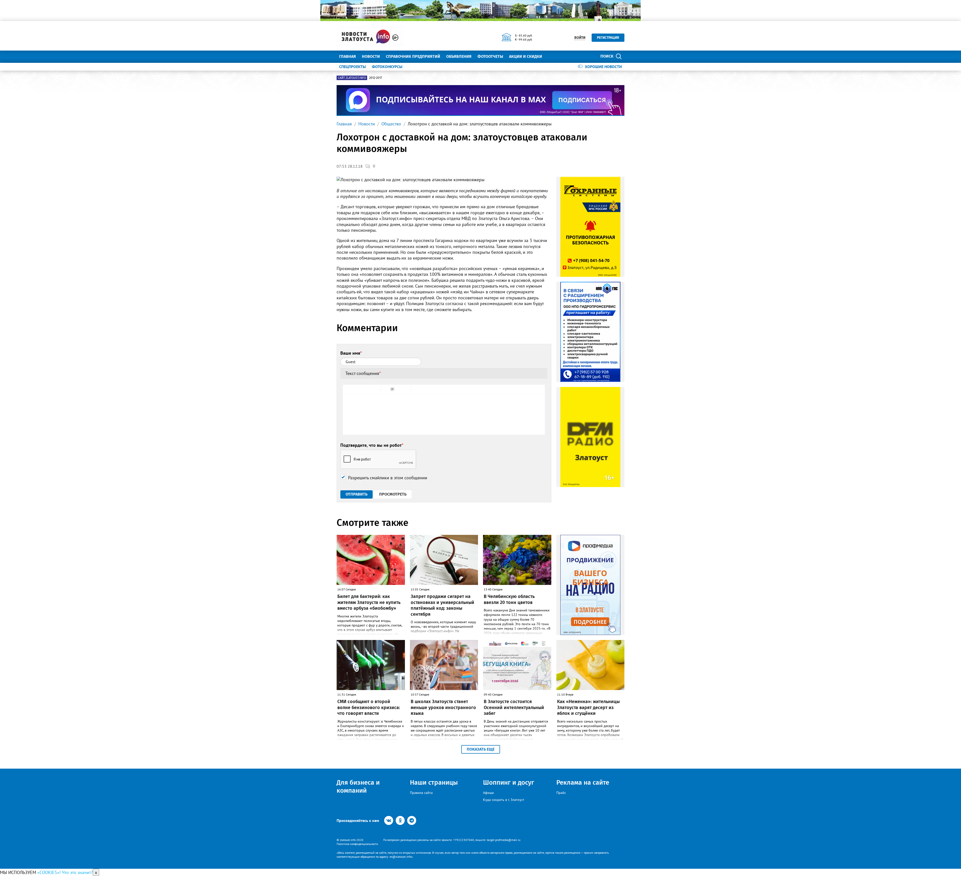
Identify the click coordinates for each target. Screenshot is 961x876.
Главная (347, 56)
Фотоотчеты (490, 56)
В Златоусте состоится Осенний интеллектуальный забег (514, 707)
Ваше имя (351, 353)
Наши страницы (434, 782)
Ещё (552, 56)
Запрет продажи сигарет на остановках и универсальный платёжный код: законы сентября (442, 605)
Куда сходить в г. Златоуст (503, 799)
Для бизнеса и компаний (358, 786)
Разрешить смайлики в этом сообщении (387, 478)
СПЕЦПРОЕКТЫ (352, 66)
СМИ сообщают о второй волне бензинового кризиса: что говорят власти (368, 707)
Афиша (488, 792)
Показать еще (481, 749)
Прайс (561, 792)
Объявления (458, 56)
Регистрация (608, 38)
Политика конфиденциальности (357, 844)
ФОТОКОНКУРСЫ (387, 66)
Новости (371, 56)
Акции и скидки (525, 56)
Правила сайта (421, 792)
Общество (391, 124)
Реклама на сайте (582, 782)
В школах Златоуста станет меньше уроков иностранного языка (443, 707)
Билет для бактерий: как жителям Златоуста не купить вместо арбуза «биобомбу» (368, 602)
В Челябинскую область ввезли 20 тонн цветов (509, 599)
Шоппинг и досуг (508, 782)
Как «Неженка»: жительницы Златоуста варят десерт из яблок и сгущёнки (588, 707)
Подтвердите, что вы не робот (371, 445)
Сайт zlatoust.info (352, 78)
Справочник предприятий (413, 56)
